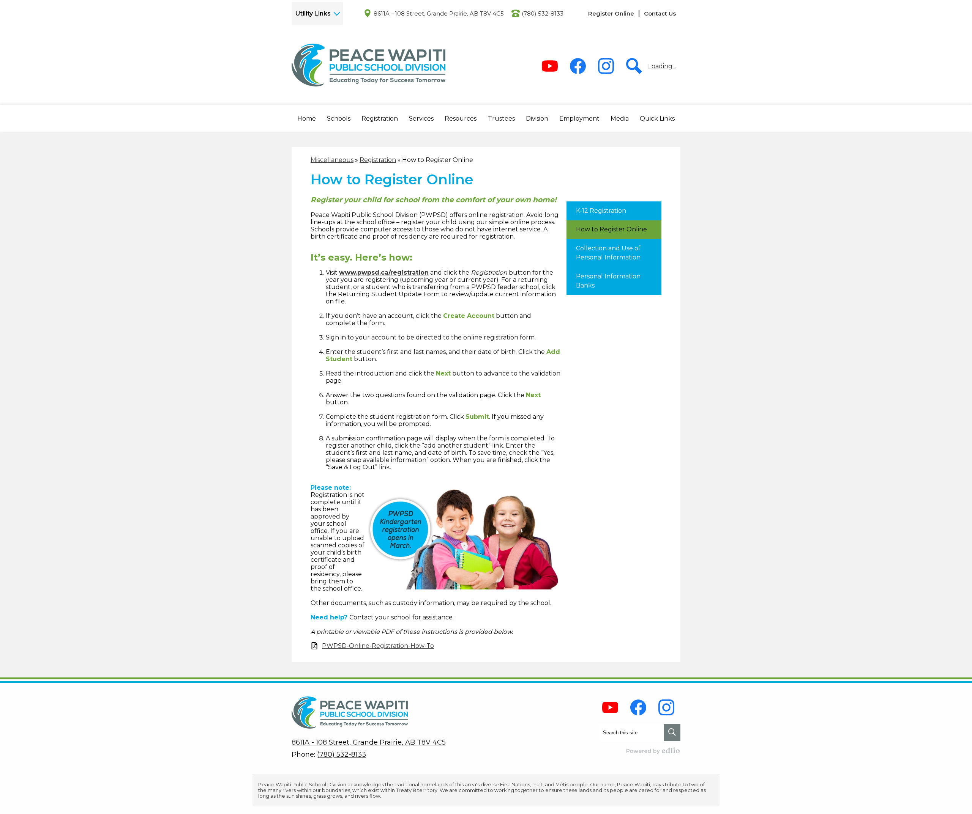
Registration (378, 159)
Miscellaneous (332, 159)
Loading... (662, 66)
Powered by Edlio (653, 750)
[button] (306, 118)
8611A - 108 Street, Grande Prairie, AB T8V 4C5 (439, 13)
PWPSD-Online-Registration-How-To (378, 645)
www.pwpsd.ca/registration (384, 272)
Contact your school (380, 617)
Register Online (611, 13)
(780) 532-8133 (542, 13)
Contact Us (660, 13)
